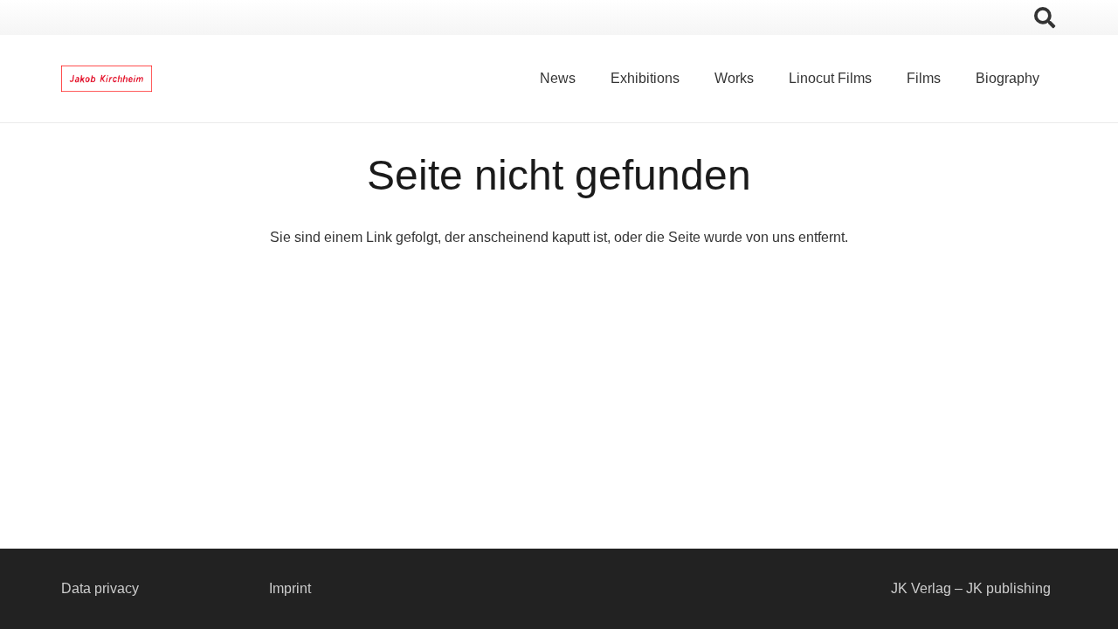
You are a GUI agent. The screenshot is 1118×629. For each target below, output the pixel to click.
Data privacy (100, 588)
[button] (1044, 17)
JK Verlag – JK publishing (971, 588)
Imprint (290, 588)
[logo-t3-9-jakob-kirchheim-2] (106, 79)
